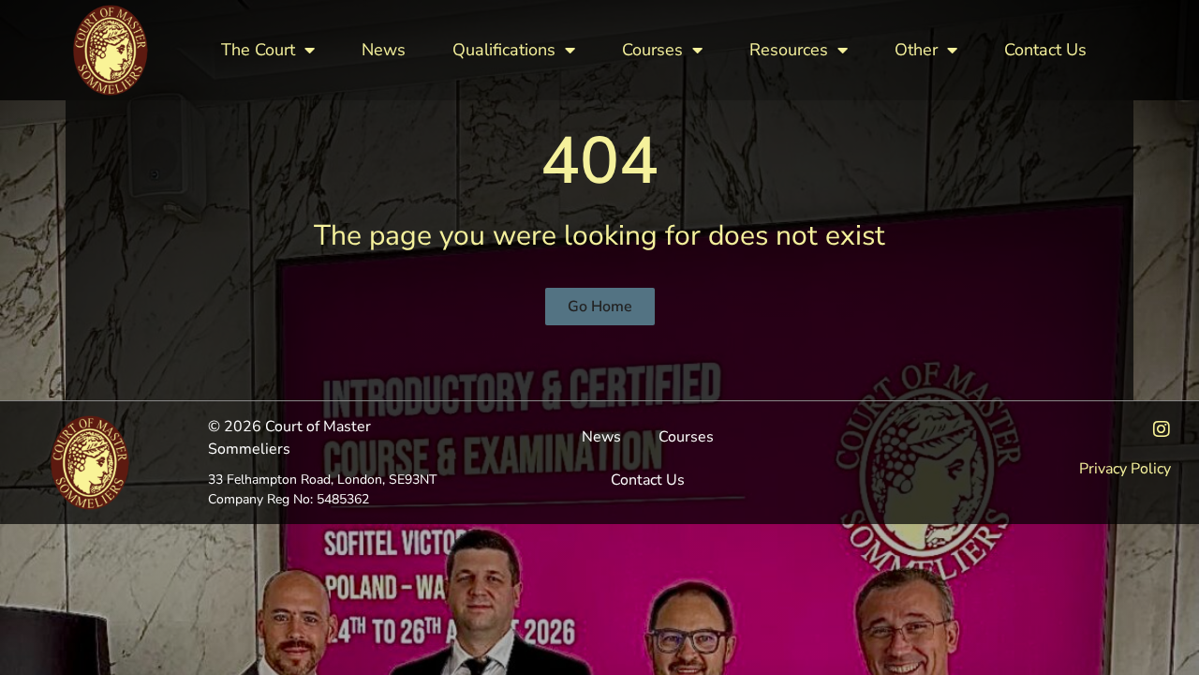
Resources (788, 49)
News (384, 49)
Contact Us (1045, 49)
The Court (258, 49)
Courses (652, 49)
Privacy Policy (1125, 468)
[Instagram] (1161, 429)
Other (916, 49)
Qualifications (503, 49)
